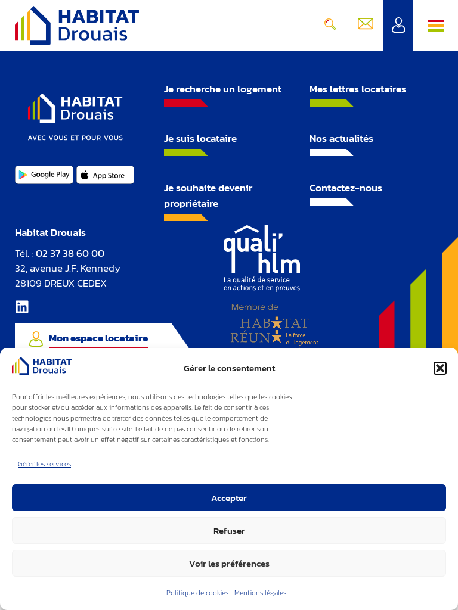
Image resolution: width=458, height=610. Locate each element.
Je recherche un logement (222, 89)
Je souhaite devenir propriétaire (208, 195)
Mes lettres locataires (358, 89)
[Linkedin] (22, 307)
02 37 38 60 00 (70, 253)
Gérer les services (44, 464)
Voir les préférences (229, 563)
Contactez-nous (346, 187)
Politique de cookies (197, 592)
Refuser (229, 530)
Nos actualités (341, 138)
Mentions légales (260, 592)
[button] (440, 368)
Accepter (229, 498)
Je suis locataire (200, 138)
